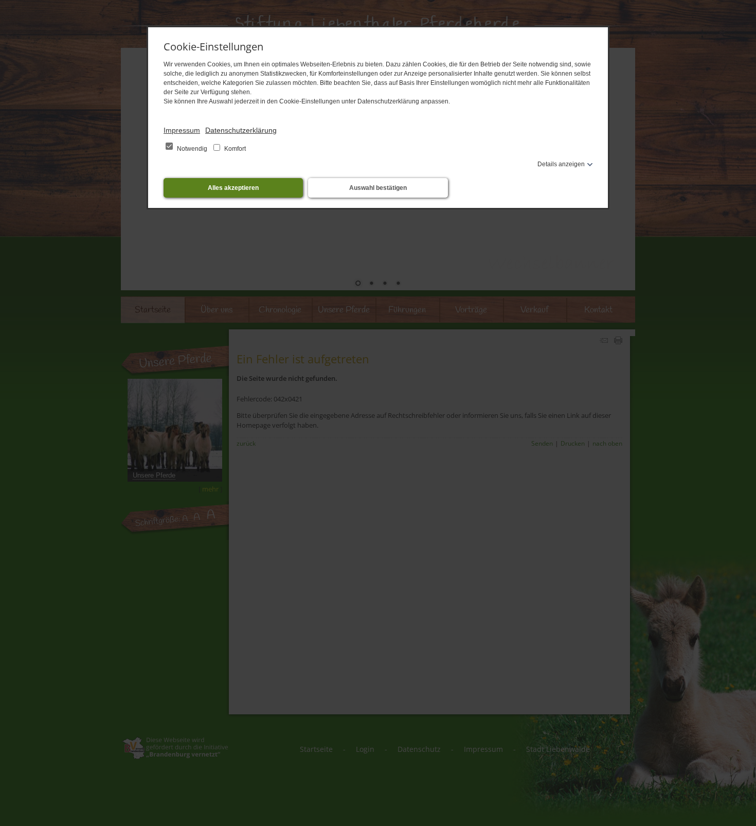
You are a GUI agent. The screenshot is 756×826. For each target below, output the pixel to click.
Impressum (182, 130)
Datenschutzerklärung (241, 130)
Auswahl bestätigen (378, 187)
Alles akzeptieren (233, 187)
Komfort (234, 148)
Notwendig (192, 148)
